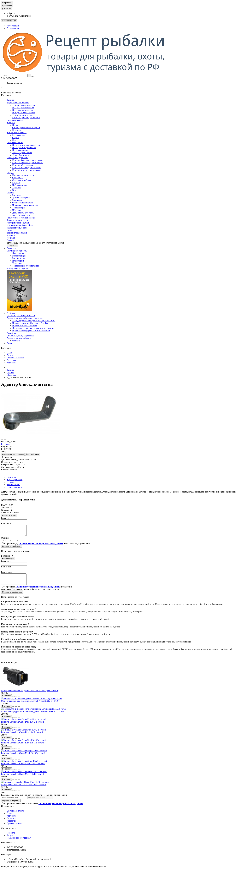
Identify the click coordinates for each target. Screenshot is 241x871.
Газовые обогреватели (22, 165)
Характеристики (14, 479)
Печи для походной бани (24, 147)
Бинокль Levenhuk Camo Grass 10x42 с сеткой (23, 763)
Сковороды (17, 177)
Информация (7, 806)
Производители (14, 823)
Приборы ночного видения (25, 205)
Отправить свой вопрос (12, 592)
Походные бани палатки (23, 112)
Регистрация (13, 28)
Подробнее (12, 246)
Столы (15, 140)
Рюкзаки (11, 238)
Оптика (10, 192)
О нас (9, 352)
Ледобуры (11, 333)
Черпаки (16, 340)
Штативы (16, 210)
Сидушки (16, 130)
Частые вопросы (14, 487)
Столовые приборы (21, 180)
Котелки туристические (23, 175)
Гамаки (10, 240)
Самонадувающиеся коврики (26, 127)
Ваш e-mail (6, 566)
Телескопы (17, 263)
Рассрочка (11, 360)
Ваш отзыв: (6, 523)
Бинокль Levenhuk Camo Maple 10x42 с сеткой (23, 753)
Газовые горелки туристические (27, 162)
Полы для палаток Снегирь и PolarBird (30, 323)
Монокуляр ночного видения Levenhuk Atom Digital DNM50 (29, 690)
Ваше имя (5, 561)
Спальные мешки (15, 120)
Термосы (16, 187)
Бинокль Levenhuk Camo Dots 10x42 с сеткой (22, 722)
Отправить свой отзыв (11, 546)
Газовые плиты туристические (26, 167)
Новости (11, 833)
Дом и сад (11, 248)
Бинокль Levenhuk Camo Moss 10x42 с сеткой (22, 774)
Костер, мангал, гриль (17, 268)
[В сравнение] (5, 439)
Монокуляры (18, 200)
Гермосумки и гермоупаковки (21, 218)
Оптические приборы (17, 251)
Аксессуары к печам (22, 152)
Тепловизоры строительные (25, 266)
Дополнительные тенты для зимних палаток (33, 328)
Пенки (15, 125)
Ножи (9, 230)
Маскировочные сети (17, 228)
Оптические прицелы (22, 202)
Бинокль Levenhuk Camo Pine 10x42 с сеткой (22, 732)
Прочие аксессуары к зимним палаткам (31, 330)
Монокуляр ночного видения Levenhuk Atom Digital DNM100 (30, 701)
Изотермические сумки (18, 223)
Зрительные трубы (21, 197)
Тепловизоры (18, 208)
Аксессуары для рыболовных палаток (25, 318)
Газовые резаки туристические (27, 170)
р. (6, 8)
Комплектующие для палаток (26, 117)
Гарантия (11, 818)
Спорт (10, 343)
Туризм (10, 100)
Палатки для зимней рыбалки (21, 315)
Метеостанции (19, 256)
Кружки (16, 182)
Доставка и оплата (15, 357)
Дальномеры (18, 253)
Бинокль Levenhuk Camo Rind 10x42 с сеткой (22, 742)
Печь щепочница (20, 150)
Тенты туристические (22, 115)
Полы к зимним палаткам (24, 325)
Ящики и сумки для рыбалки (20, 335)
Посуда (10, 172)
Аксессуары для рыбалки (19, 338)
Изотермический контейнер (20, 225)
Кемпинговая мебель (16, 132)
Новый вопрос (8, 559)
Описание (11, 477)
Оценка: (5, 538)
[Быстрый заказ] (13, 696)
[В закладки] (2, 439)
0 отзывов (7, 457)
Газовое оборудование (17, 157)
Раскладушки (18, 135)
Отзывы (11, 482)
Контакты (11, 362)
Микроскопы (18, 258)
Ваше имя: (6, 518)
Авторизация (13, 26)
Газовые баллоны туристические (28, 160)
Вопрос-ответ (13, 484)
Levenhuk (5, 444)
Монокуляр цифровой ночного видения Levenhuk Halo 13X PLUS (32, 711)
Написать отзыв (9, 515)
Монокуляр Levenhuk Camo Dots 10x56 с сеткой (23, 784)
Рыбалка (11, 313)
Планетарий (18, 261)
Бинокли (16, 195)
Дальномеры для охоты (23, 213)
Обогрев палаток (15, 142)
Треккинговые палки (17, 233)
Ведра (15, 190)
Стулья (15, 137)
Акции (10, 355)
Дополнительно (8, 828)
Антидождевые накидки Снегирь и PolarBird (33, 320)
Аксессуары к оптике (22, 215)
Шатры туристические (23, 107)
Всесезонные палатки (22, 110)
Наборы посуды (19, 185)
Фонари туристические (18, 220)
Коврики (11, 122)
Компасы (11, 235)
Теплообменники (20, 155)
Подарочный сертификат (19, 838)
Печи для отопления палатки (26, 145)
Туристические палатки (18, 102)
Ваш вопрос (7, 572)
